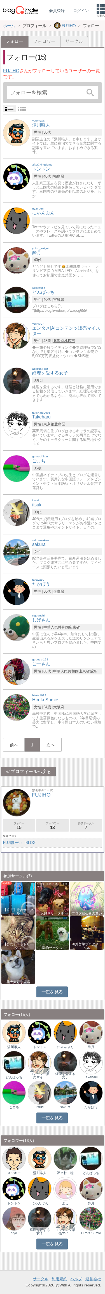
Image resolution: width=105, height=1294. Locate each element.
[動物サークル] (52, 932)
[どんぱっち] (16, 299)
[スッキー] (14, 1158)
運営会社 (93, 1279)
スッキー (14, 1173)
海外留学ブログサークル (87, 945)
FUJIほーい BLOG (19, 843)
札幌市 (69, 341)
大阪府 (58, 707)
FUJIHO (11, 70)
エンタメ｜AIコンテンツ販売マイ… (40, 1074)
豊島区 (59, 424)
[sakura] (16, 552)
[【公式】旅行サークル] (18, 898)
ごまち (14, 1107)
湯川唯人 (14, 1047)
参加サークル (86, 826)
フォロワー (44, 41)
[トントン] (16, 176)
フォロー (19, 826)
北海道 (58, 341)
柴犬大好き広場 (18, 982)
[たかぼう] (16, 591)
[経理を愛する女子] (16, 380)
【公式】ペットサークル (18, 945)
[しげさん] (16, 627)
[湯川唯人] (16, 132)
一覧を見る (52, 992)
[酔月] (16, 260)
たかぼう (91, 1107)
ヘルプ (76, 1279)
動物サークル (52, 947)
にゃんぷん (65, 1047)
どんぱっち (14, 1077)
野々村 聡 (65, 1173)
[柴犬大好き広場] (18, 967)
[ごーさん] (16, 671)
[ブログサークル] (20, 10)
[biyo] (14, 1218)
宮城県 (58, 299)
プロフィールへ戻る (31, 771)
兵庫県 (58, 591)
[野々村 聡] (65, 1158)
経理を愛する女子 (65, 1075)
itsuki (40, 1107)
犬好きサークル (52, 913)
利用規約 (59, 1279)
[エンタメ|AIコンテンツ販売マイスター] (16, 335)
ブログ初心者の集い (87, 913)
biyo (14, 1233)
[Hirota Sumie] (16, 707)
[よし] (65, 1188)
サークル (74, 41)
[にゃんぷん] (16, 220)
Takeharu (91, 1077)
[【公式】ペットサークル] (18, 932)
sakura (65, 1107)
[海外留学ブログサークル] (86, 932)
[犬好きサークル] (52, 898)
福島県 (58, 176)
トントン (39, 1047)
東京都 (48, 424)
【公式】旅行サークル (18, 911)
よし (65, 1203)
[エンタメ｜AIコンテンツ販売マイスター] (39, 1062)
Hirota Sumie (91, 1233)
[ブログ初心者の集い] (86, 898)
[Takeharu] (16, 424)
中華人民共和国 (56, 627)
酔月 (91, 1047)
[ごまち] (16, 468)
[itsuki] (16, 512)
